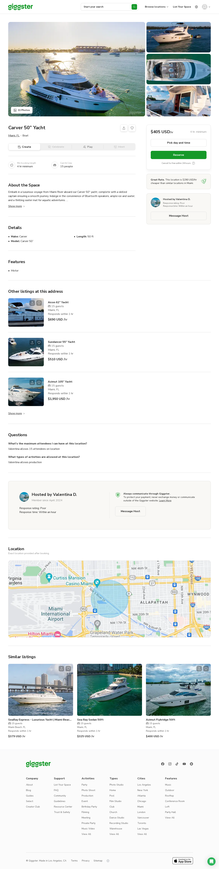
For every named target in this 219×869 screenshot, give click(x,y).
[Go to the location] (26, 312)
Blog (28, 790)
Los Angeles (144, 784)
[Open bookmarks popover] (132, 128)
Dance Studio (117, 817)
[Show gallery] (76, 69)
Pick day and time (178, 142)
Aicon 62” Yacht (58, 302)
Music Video (88, 828)
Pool (112, 795)
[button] (211, 861)
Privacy (85, 860)
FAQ (56, 790)
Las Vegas (143, 828)
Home (113, 790)
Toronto (141, 823)
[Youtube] (184, 764)
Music (168, 784)
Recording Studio (119, 823)
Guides (30, 795)
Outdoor (169, 790)
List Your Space (182, 6)
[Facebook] (162, 764)
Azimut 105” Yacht (60, 382)
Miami (140, 806)
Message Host (178, 216)
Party (84, 784)
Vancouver (143, 817)
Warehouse (116, 828)
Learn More (165, 500)
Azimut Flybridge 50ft (160, 720)
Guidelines (59, 801)
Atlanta (141, 795)
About (29, 784)
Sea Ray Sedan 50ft (90, 720)
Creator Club (33, 806)
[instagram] (169, 764)
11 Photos (24, 110)
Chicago (141, 801)
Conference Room (175, 801)
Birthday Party (89, 806)
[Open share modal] (32, 303)
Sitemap (98, 860)
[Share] (123, 128)
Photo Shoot (88, 790)
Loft (167, 806)
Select (29, 801)
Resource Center (63, 806)
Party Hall (170, 812)
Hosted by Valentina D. (176, 199)
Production (87, 795)
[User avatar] (204, 7)
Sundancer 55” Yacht (61, 342)
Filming (85, 812)
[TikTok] (177, 764)
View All (86, 834)
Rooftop (169, 795)
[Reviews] (191, 764)
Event (85, 801)
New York (142, 790)
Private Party (88, 823)
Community (60, 795)
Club (112, 806)
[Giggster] (20, 6)
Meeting (86, 817)
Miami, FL (14, 135)
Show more (15, 206)
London (141, 812)
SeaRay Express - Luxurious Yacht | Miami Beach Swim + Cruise (39, 720)
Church (113, 812)
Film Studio (115, 801)
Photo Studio (117, 784)
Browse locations (155, 6)
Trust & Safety (62, 812)
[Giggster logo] (38, 764)
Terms (74, 860)
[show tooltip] (193, 163)
